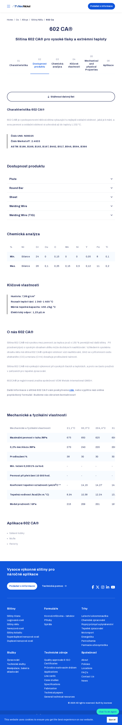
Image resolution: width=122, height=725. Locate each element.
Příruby (48, 620)
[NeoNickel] (21, 6)
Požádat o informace (101, 6)
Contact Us (87, 676)
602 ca (50, 20)
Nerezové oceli (15, 628)
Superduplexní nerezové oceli (23, 637)
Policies (85, 664)
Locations (86, 668)
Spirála (48, 624)
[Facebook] (93, 587)
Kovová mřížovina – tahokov (59, 616)
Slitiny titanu (14, 616)
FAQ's (84, 672)
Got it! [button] (112, 719)
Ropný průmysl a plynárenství (97, 624)
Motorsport (87, 632)
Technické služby (16, 664)
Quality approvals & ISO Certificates (57, 662)
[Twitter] (97, 587)
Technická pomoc (52, 586)
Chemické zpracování (93, 620)
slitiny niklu (37, 20)
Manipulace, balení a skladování (18, 670)
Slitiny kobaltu (14, 632)
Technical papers (53, 692)
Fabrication (50, 688)
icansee (108, 703)
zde (71, 390)
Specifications (52, 684)
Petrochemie (88, 641)
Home (10, 20)
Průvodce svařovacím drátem (60, 667)
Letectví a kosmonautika (94, 616)
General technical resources (59, 696)
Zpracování (13, 660)
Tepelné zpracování (92, 628)
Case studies (51, 680)
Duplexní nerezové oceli (20, 641)
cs (17, 20)
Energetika (87, 637)
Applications (51, 672)
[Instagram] (102, 587)
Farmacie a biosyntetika (94, 645)
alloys (25, 20)
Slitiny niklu (13, 624)
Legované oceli (15, 620)
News (84, 680)
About (84, 660)
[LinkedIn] (107, 587)
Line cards (49, 676)
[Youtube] (113, 587)
